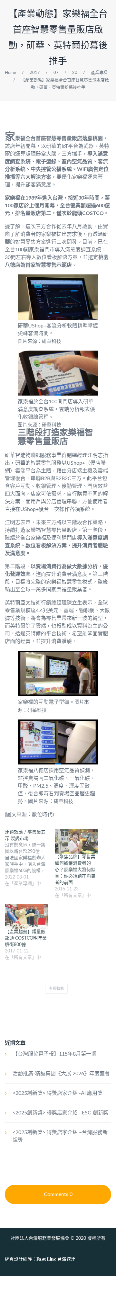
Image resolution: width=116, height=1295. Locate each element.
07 (56, 73)
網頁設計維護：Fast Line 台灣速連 (40, 1259)
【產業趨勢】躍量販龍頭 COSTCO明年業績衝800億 (26, 938)
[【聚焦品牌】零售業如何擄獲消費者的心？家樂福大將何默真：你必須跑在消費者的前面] (76, 841)
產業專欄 (99, 73)
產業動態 (56, 988)
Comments (58, 1194)
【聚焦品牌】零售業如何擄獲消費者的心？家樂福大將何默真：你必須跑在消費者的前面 (75, 870)
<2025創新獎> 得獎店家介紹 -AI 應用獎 (57, 1093)
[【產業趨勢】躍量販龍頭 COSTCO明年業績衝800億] (26, 916)
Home (10, 73)
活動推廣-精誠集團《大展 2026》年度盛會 (61, 1073)
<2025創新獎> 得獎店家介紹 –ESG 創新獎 (60, 1112)
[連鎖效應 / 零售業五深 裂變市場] (30, 858)
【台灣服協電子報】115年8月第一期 (54, 1054)
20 (74, 73)
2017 (35, 73)
